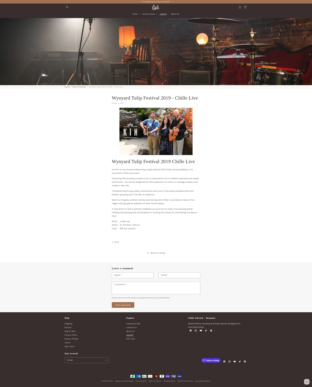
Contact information (185, 381)
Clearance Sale (133, 323)
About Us (130, 331)
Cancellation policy (202, 381)
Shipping (68, 323)
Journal (129, 335)
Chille (110, 381)
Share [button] (116, 242)
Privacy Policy (71, 335)
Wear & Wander (79, 87)
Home (67, 87)
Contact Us (131, 327)
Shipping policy (169, 381)
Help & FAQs (70, 331)
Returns (68, 327)
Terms (67, 343)
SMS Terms (70, 346)
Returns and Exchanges (124, 381)
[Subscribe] (105, 360)
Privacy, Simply (71, 339)
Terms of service (155, 381)
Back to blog (158, 252)
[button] (67, 7)
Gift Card (130, 339)
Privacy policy (141, 381)
